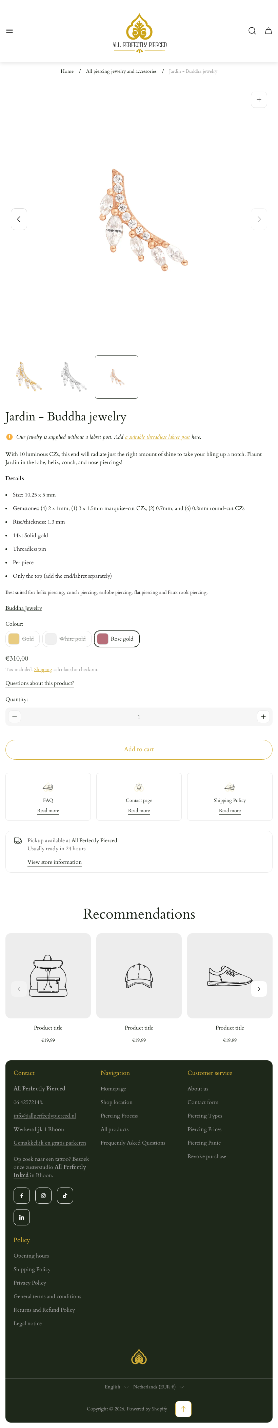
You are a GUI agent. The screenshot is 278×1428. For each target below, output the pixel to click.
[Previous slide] (19, 219)
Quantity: (16, 699)
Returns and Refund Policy (44, 1310)
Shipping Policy (32, 1269)
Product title (48, 1028)
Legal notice (28, 1323)
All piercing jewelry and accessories (121, 71)
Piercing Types (204, 1116)
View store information (54, 862)
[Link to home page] (139, 1356)
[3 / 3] (116, 377)
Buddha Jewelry (23, 608)
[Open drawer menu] (9, 31)
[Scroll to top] (183, 1409)
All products (114, 1129)
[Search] (252, 30)
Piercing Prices (204, 1129)
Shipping (43, 669)
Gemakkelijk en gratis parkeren (50, 1143)
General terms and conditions (47, 1296)
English (112, 1387)
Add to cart (139, 749)
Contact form (203, 1102)
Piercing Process (119, 1116)
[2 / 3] (72, 377)
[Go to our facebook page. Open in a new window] (22, 1196)
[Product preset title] (48, 975)
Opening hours (31, 1256)
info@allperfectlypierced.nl (45, 1116)
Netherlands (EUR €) (154, 1387)
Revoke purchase (206, 1156)
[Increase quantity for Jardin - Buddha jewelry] (263, 716)
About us (197, 1088)
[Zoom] (259, 100)
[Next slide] (259, 219)
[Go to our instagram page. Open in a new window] (43, 1196)
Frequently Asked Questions (133, 1143)
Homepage (113, 1088)
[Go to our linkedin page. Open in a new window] (22, 1217)
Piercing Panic (204, 1143)
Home (67, 71)
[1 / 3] (27, 377)
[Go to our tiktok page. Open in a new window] (65, 1196)
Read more (48, 811)
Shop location (117, 1102)
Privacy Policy (30, 1283)
